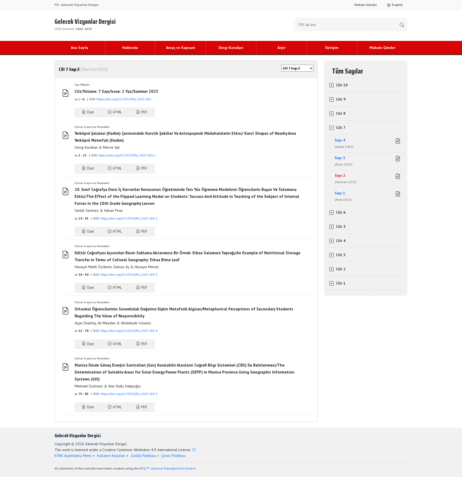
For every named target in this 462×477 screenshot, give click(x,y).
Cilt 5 (340, 226)
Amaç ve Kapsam (180, 47)
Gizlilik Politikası (143, 455)
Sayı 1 (343, 196)
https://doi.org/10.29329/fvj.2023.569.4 (128, 331)
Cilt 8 (340, 113)
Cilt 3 (340, 254)
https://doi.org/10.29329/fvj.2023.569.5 (128, 394)
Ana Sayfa (79, 47)
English (397, 5)
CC (194, 449)
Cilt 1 (340, 283)
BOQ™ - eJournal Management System (167, 468)
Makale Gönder (365, 5)
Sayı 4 (344, 143)
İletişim (331, 47)
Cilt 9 (340, 99)
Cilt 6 (340, 212)
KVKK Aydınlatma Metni (73, 455)
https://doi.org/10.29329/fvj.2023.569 (124, 99)
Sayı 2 (345, 178)
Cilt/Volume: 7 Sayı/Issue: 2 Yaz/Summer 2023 (121, 91)
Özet (90, 112)
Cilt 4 (340, 240)
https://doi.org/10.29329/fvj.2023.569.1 (127, 155)
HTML (117, 112)
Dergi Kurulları (230, 47)
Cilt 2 (340, 269)
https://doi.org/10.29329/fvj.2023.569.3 (128, 274)
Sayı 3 (343, 160)
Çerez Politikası (173, 455)
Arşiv (282, 47)
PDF (143, 112)
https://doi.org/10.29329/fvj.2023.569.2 (128, 218)
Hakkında (130, 47)
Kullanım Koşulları (111, 455)
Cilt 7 (340, 127)
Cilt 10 (342, 85)
